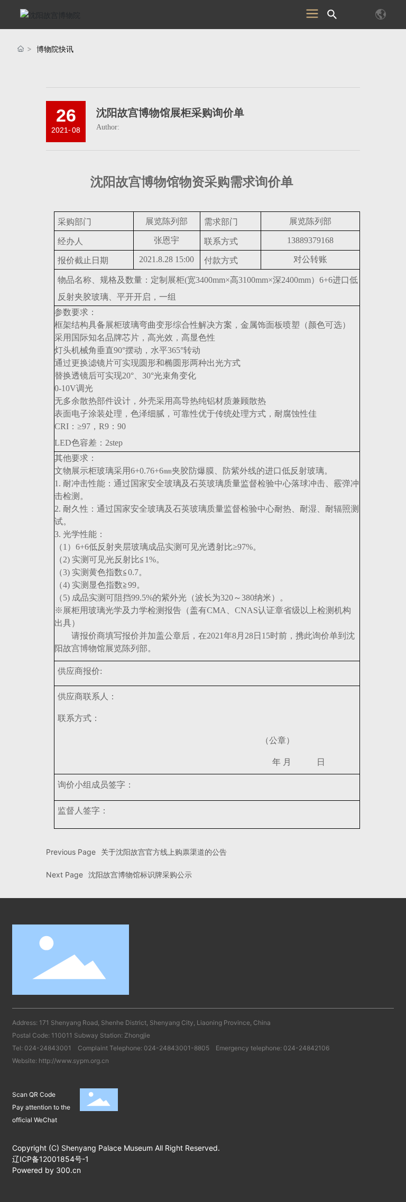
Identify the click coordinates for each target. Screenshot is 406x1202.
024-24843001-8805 (176, 1048)
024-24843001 (47, 1048)
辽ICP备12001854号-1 (50, 1158)
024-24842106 (306, 1048)
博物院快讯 (54, 48)
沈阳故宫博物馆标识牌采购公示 (140, 874)
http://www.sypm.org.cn (74, 1061)
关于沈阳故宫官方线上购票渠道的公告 (164, 851)
